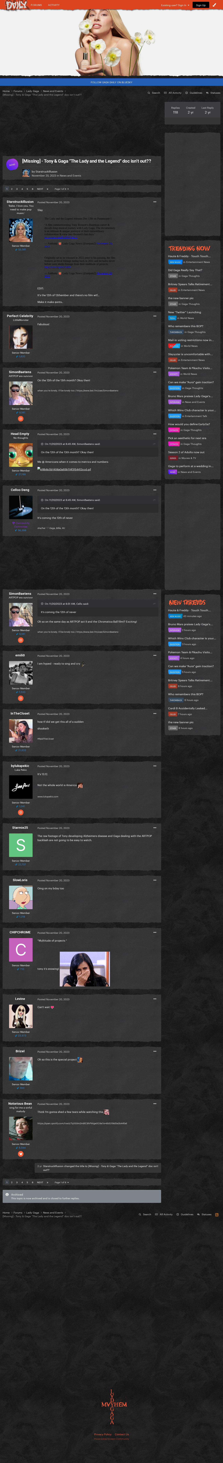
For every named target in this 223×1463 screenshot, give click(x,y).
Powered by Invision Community (111, 1438)
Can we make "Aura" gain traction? (191, 382)
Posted (53, 202)
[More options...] (154, 202)
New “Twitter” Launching (184, 312)
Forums (36, 5)
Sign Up (201, 5)
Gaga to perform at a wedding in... (191, 465)
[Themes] (214, 5)
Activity (54, 5)
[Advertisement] (81, 126)
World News (187, 318)
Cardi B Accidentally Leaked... (187, 708)
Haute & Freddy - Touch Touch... (189, 255)
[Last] (47, 188)
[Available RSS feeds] (216, 1214)
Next (40, 188)
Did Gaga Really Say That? (185, 269)
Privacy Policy (103, 1434)
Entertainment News (198, 262)
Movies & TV (189, 458)
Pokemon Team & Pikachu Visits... (190, 367)
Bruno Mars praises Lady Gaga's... (190, 395)
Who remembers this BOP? (185, 325)
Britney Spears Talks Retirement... (190, 284)
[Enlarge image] (64, 468)
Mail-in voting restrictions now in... (191, 339)
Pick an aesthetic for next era (187, 437)
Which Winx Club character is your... (192, 410)
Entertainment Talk (196, 416)
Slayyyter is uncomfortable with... (190, 354)
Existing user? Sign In (174, 5)
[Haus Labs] (111, 42)
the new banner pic (181, 297)
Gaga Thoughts (191, 276)
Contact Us (122, 1434)
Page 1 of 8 (61, 188)
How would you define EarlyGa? (189, 424)
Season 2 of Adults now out (186, 452)
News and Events (70, 175)
